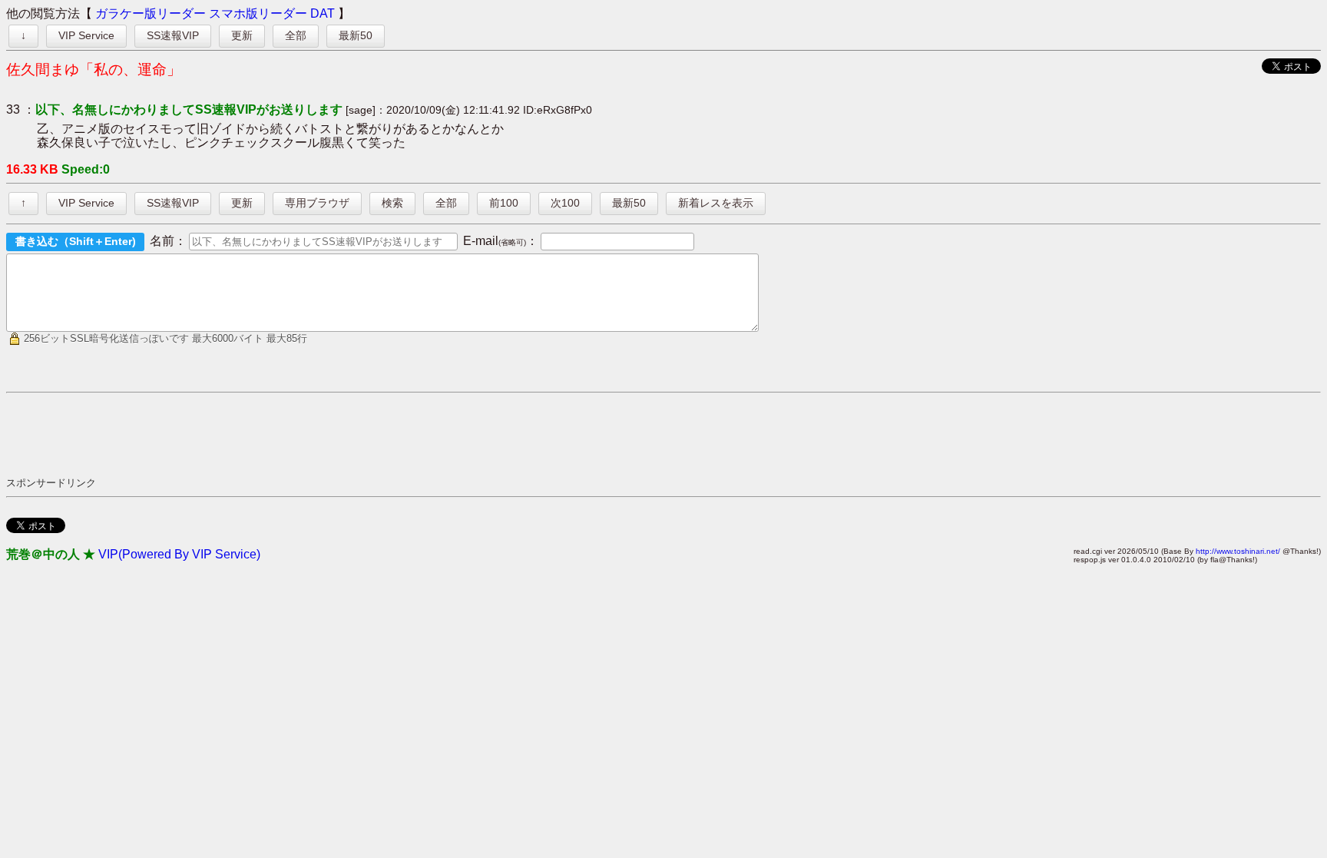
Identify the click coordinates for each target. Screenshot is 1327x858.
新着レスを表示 (715, 203)
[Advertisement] (285, 434)
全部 (295, 35)
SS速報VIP (173, 35)
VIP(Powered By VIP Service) (179, 554)
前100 (503, 203)
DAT (322, 13)
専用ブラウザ (317, 203)
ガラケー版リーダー (150, 13)
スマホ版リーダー (258, 13)
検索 (392, 203)
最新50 (355, 35)
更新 (242, 35)
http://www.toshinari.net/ (1238, 551)
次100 (565, 203)
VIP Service (86, 35)
